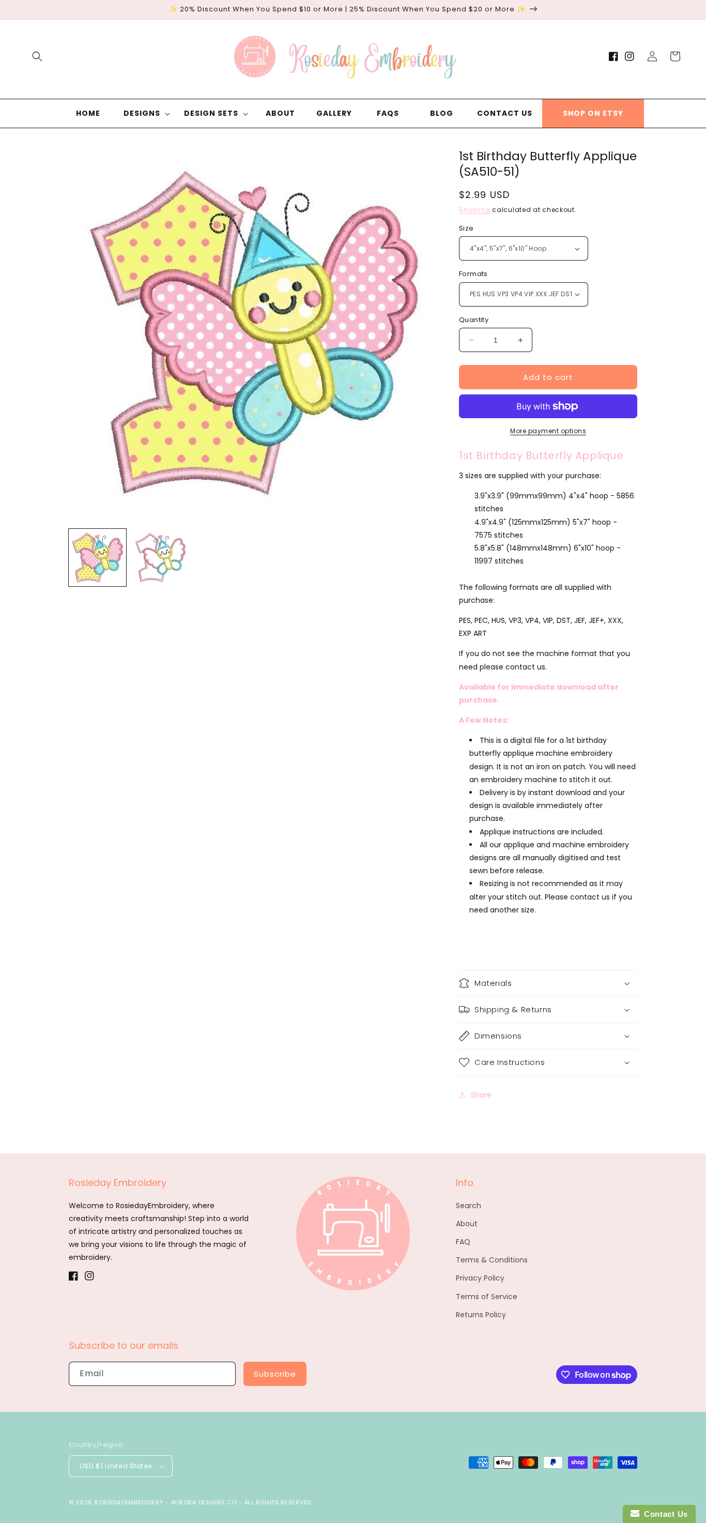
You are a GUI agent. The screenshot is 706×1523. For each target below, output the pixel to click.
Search (468, 1205)
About (467, 1224)
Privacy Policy (480, 1278)
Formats (473, 274)
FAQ (463, 1242)
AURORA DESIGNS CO (204, 1502)
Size (466, 228)
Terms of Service (486, 1296)
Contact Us (663, 1514)
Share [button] (481, 1095)
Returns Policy (481, 1314)
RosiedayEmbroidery (129, 1502)
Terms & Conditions (492, 1260)
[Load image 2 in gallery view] (160, 557)
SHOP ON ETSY (593, 113)
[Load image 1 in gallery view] (97, 557)
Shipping (474, 209)
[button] (37, 56)
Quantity (473, 320)
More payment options (548, 431)
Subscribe (275, 1373)
